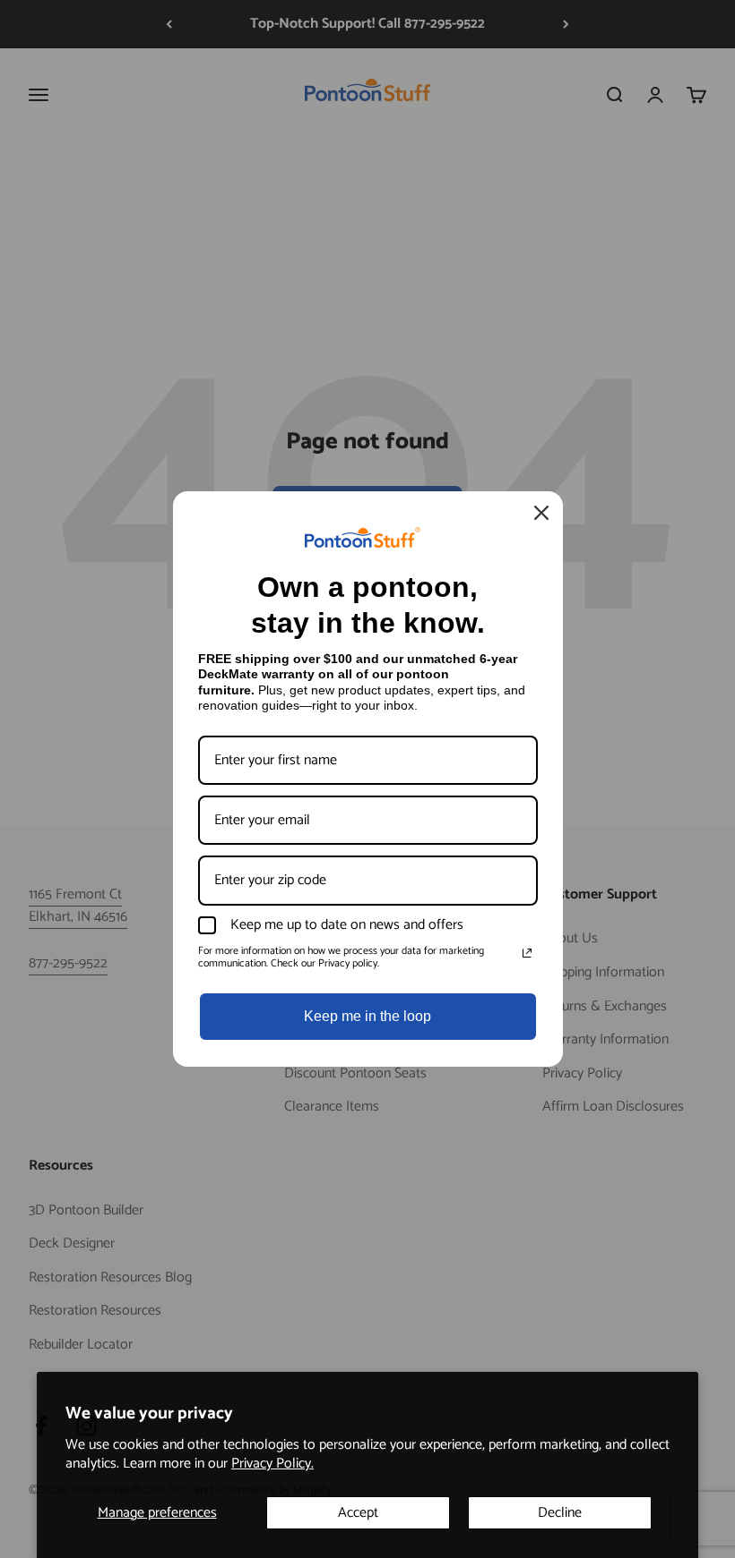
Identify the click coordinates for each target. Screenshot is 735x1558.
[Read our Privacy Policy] (527, 953)
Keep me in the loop (367, 1016)
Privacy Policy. (272, 1464)
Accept (358, 1513)
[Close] (541, 512)
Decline (560, 1513)
